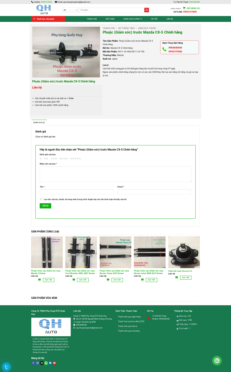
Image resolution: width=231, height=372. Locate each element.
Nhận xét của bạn (48, 164)
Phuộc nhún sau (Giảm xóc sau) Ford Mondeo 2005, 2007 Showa (80, 272)
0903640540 (194, 2)
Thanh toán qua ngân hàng (129, 317)
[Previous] (31, 263)
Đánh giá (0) (39, 123)
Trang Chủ (92, 19)
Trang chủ (109, 28)
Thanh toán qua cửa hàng (129, 331)
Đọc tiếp (48, 280)
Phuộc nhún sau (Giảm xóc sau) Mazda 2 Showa (45, 272)
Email (121, 187)
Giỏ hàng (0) (193, 8)
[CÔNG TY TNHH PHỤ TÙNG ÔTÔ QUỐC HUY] (44, 10)
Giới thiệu (110, 19)
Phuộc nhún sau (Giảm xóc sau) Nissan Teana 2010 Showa (114, 272)
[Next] (200, 263)
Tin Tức (154, 19)
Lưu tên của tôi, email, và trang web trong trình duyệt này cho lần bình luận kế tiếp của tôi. (85, 199)
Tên (42, 187)
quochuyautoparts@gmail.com (76, 2)
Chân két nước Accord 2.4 (180, 271)
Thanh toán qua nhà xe (127, 326)
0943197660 (46, 2)
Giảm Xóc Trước (147, 28)
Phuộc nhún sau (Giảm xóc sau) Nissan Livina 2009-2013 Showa (148, 272)
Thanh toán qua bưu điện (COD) (131, 321)
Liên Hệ (169, 19)
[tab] (39, 122)
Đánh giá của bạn (48, 154)
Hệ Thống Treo (126, 28)
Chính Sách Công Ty (132, 19)
